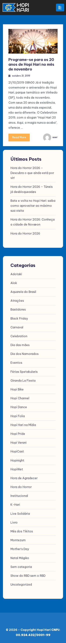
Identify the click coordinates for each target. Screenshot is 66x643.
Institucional (19, 496)
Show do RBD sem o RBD (27, 575)
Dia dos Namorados (24, 354)
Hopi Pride (17, 434)
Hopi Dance (18, 407)
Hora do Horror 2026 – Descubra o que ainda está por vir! (32, 173)
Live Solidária (20, 513)
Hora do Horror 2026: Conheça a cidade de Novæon (32, 222)
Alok (13, 283)
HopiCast (17, 451)
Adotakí (16, 274)
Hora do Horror (21, 487)
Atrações (17, 300)
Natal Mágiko (19, 558)
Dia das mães (20, 345)
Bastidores (18, 309)
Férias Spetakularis (24, 372)
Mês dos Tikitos (21, 531)
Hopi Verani (18, 442)
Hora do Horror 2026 (25, 233)
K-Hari (15, 504)
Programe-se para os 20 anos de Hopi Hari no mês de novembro (31, 64)
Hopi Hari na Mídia (23, 425)
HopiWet (16, 469)
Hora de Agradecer (24, 478)
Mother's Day (19, 549)
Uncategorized (21, 584)
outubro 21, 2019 (21, 75)
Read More (19, 137)
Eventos (16, 362)
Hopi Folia (17, 416)
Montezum (18, 540)
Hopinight (17, 460)
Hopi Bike (17, 389)
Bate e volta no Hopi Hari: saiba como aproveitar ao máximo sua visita (32, 205)
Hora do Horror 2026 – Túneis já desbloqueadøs (31, 189)
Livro (14, 522)
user (55, 137)
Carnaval (16, 327)
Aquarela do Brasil (23, 292)
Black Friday (19, 318)
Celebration (18, 336)
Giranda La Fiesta (23, 380)
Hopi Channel (19, 398)
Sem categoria (21, 567)
